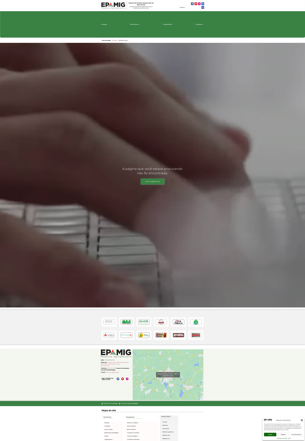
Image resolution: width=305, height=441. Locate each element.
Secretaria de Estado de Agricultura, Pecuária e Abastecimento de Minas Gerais (141, 7)
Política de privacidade (282, 438)
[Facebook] (192, 3)
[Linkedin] (202, 3)
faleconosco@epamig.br (112, 372)
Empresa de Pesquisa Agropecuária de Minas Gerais (141, 4)
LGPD (289, 438)
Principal (114, 40)
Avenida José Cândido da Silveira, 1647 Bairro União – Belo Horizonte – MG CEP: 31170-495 (115, 364)
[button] (302, 420)
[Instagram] (199, 3)
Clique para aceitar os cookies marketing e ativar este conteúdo (168, 374)
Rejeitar (283, 434)
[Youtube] (195, 3)
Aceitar (270, 434)
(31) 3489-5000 (111, 368)
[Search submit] (202, 7)
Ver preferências (296, 434)
